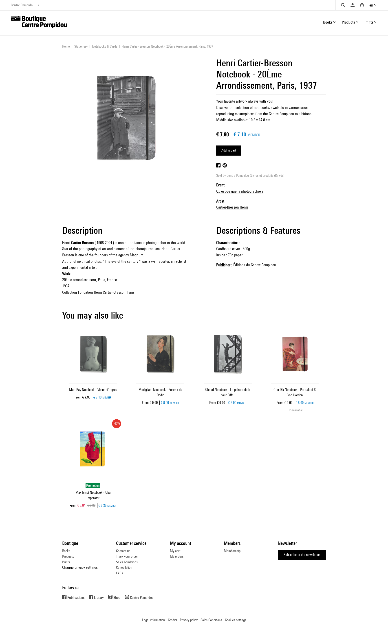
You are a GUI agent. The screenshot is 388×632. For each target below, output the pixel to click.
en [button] (371, 5)
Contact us (123, 551)
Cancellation (124, 567)
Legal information (153, 620)
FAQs (119, 573)
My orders (176, 556)
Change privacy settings (80, 567)
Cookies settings (235, 620)
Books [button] (327, 22)
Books (66, 551)
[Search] (343, 5)
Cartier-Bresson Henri (232, 207)
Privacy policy (189, 620)
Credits (172, 620)
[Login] (353, 5)
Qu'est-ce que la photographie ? (239, 191)
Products (68, 556)
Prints (66, 562)
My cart (175, 551)
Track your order (127, 556)
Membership (232, 551)
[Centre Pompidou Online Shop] (39, 21)
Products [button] (348, 22)
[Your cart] (362, 5)
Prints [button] (368, 22)
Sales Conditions (127, 562)
